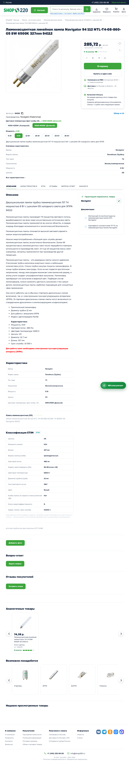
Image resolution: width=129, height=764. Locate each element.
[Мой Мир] (116, 732)
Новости (80, 735)
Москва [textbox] (9, 2)
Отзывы (53, 186)
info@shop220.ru (77, 753)
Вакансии (9, 744)
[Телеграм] (104, 732)
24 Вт (57, 136)
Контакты (9, 741)
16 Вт (37, 136)
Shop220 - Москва (12, 20)
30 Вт (66, 136)
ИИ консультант (115, 385)
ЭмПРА (74, 686)
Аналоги (83, 186)
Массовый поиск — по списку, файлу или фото (67, 13)
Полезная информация (32, 738)
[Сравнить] (119, 49)
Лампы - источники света (31, 20)
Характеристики (28, 186)
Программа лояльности (32, 735)
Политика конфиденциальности (54, 759)
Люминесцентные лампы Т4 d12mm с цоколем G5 (83, 20)
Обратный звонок (119, 2)
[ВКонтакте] (98, 732)
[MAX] (121, 732)
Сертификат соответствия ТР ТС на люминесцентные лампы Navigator (103, 227)
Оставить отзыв (16, 586)
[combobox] (14, 2)
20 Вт (47, 136)
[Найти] (87, 9)
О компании (10, 735)
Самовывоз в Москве (57, 735)
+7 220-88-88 (100, 2)
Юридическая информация (77, 759)
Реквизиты (9, 738)
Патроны (103, 686)
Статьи (80, 738)
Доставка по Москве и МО (59, 738)
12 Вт (28, 136)
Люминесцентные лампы (53, 20)
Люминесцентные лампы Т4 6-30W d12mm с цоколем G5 (27, 23)
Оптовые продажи (30, 741)
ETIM (43, 186)
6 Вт (10, 136)
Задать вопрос (15, 564)
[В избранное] (119, 43)
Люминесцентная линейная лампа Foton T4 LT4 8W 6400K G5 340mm (25, 639)
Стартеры (18, 686)
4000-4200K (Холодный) (18, 125)
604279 (19, 647)
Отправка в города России (59, 741)
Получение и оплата (58, 731)
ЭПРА (45, 686)
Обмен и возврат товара (32, 744)
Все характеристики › (15, 177)
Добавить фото (15, 543)
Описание (11, 186)
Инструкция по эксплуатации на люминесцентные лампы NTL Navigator (101, 218)
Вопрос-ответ (68, 186)
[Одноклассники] (110, 732)
